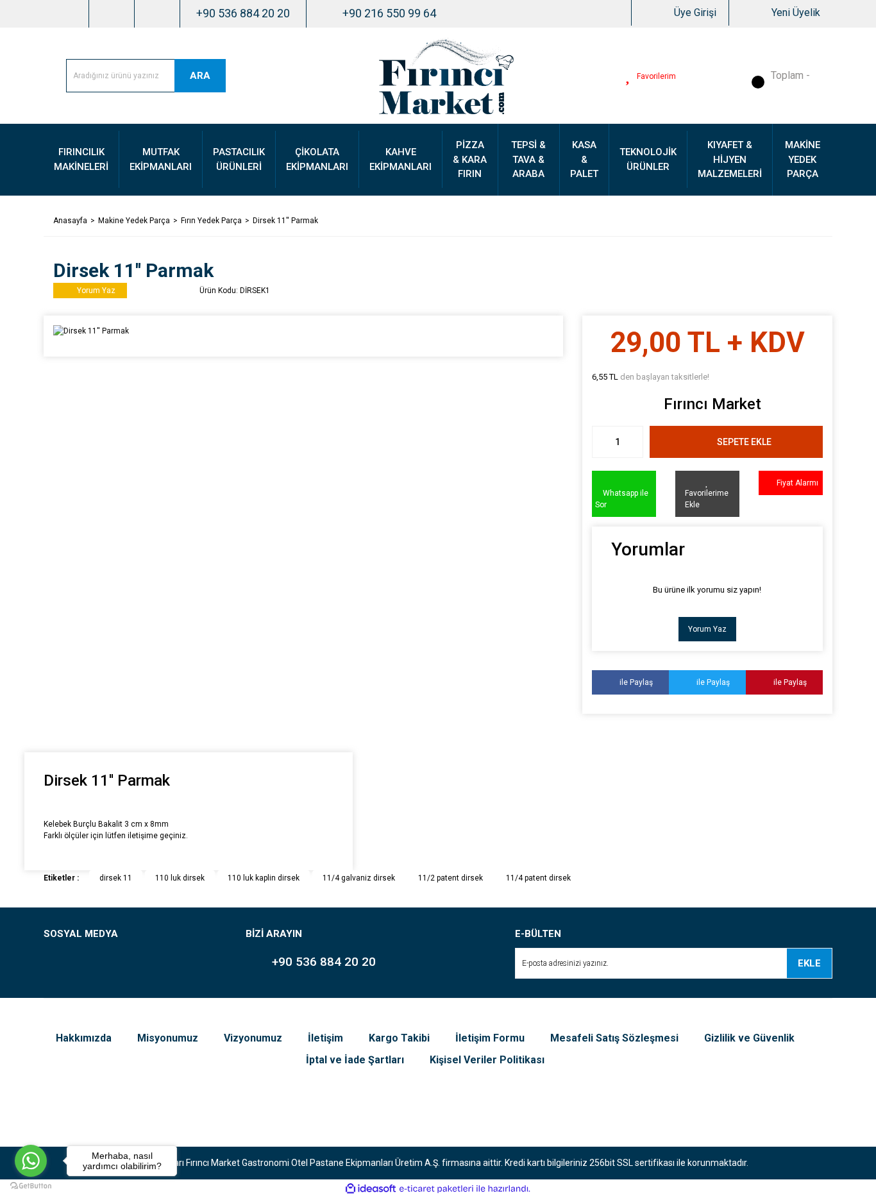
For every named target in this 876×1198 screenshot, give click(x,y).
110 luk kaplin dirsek (263, 877)
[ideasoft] (370, 1189)
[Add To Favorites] (707, 494)
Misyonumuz (167, 1038)
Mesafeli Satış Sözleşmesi (614, 1038)
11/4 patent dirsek (538, 877)
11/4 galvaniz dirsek (359, 877)
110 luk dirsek (180, 877)
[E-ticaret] (436, 1189)
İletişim (325, 1038)
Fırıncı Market (712, 404)
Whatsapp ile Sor (621, 499)
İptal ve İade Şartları (355, 1060)
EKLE (809, 963)
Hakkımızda (84, 1038)
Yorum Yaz (707, 629)
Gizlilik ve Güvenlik (749, 1038)
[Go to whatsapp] (31, 1161)
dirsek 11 (115, 877)
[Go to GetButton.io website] (30, 1185)
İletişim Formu (490, 1038)
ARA (200, 75)
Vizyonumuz (253, 1038)
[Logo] (446, 75)
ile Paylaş (633, 682)
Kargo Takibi (399, 1038)
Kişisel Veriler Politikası (487, 1060)
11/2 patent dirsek (450, 877)
